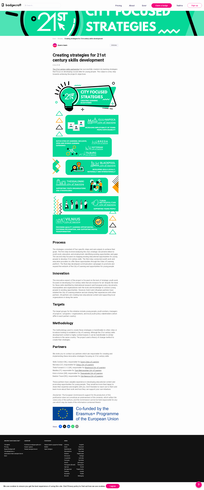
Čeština (66, 471)
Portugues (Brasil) (69, 464)
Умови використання (30, 449)
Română (81, 460)
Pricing (118, 5)
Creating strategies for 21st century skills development (83, 38)
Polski (82, 473)
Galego (81, 456)
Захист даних (28, 447)
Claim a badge (161, 5)
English (81, 444)
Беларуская (68, 469)
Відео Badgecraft (9, 449)
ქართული (81, 462)
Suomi (66, 462)
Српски (66, 467)
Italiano (66, 453)
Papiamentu (80, 469)
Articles (60, 38)
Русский (81, 451)
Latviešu (81, 458)
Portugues (81, 464)
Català (82, 471)
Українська (80, 453)
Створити (7, 444)
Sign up (194, 5)
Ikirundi (66, 476)
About (132, 5)
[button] (60, 426)
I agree (113, 486)
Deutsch (81, 447)
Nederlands (67, 449)
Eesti (65, 447)
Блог (144, 5)
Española (81, 449)
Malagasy (81, 476)
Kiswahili (67, 473)
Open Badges (48, 449)
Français (67, 460)
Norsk (82, 467)
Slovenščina (68, 451)
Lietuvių (66, 444)
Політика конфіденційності (32, 444)
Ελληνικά (67, 456)
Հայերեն (67, 458)
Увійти (180, 5)
